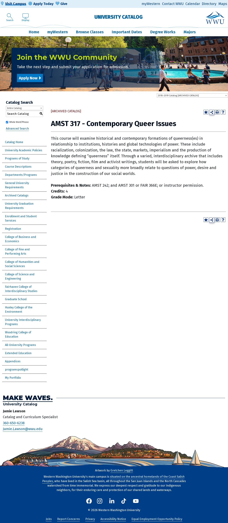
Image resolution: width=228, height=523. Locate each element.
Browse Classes (90, 32)
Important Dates (127, 32)
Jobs (49, 519)
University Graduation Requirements (19, 206)
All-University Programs (20, 345)
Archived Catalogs (16, 195)
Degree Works (162, 32)
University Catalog (118, 17)
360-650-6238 (14, 423)
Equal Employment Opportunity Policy (156, 519)
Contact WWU (173, 4)
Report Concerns (68, 519)
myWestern (151, 4)
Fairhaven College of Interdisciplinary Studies (21, 289)
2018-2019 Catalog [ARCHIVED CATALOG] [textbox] (178, 95)
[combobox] (192, 95)
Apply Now (28, 78)
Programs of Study (17, 158)
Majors (190, 32)
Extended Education (18, 353)
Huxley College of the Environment (18, 309)
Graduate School (16, 299)
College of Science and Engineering (20, 276)
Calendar (192, 4)
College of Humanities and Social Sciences (22, 264)
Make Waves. (28, 398)
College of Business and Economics (20, 239)
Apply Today (43, 4)
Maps (222, 4)
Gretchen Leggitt (121, 470)
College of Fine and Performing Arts (17, 251)
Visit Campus (15, 4)
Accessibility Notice (113, 519)
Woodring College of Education (18, 334)
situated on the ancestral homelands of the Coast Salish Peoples (113, 479)
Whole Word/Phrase (19, 122)
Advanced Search (17, 128)
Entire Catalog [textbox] (14, 108)
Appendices (12, 361)
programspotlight (16, 369)
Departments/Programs (21, 175)
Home (34, 32)
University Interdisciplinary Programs (23, 322)
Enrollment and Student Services (21, 218)
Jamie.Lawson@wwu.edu (23, 429)
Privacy (90, 519)
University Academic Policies (23, 150)
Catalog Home (14, 142)
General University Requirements (17, 185)
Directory (209, 4)
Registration (13, 228)
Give (63, 4)
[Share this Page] (211, 112)
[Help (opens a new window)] (223, 112)
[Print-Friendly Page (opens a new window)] (217, 112)
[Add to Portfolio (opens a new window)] (206, 112)
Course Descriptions (18, 166)
